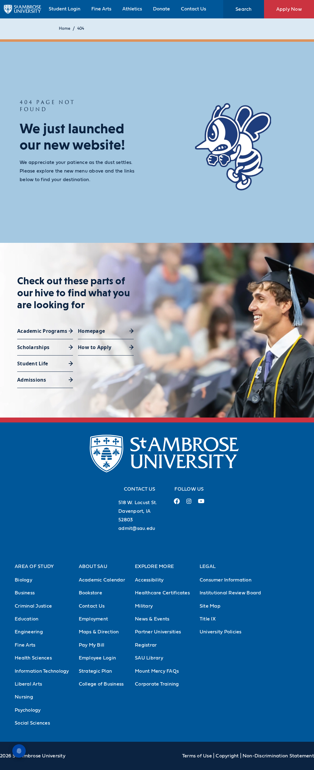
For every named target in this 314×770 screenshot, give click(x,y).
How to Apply (94, 347)
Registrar (146, 645)
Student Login (64, 8)
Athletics (132, 8)
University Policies (221, 631)
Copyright (227, 755)
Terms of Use (197, 755)
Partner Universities (158, 631)
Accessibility (149, 580)
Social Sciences (32, 723)
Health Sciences (33, 657)
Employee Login (97, 657)
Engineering (29, 631)
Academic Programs (42, 331)
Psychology (28, 710)
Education (26, 618)
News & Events (152, 618)
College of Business (101, 684)
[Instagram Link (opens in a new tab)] (189, 504)
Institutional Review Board (230, 592)
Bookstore (90, 592)
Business (25, 592)
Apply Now (289, 9)
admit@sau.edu (136, 528)
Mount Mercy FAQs (157, 671)
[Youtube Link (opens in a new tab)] (201, 503)
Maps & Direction (99, 631)
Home (64, 29)
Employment (93, 618)
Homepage (91, 331)
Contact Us (193, 8)
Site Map (210, 606)
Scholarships (33, 347)
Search (244, 9)
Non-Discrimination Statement (278, 755)
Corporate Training (157, 684)
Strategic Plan (95, 671)
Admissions (31, 379)
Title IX (208, 618)
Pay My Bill (92, 645)
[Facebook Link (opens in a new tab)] (176, 503)
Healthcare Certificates (162, 592)
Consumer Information (225, 580)
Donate (161, 8)
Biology (23, 580)
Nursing (24, 696)
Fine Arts (101, 8)
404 (80, 29)
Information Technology (42, 671)
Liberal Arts (28, 684)
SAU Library (149, 657)
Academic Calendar (102, 580)
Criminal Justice (33, 606)
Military (144, 606)
